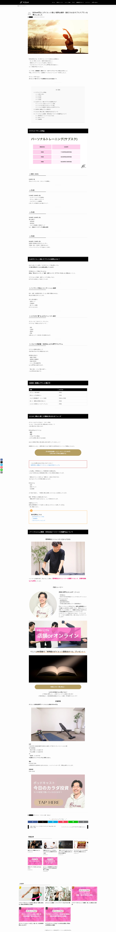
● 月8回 (39, 99)
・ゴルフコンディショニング (38, 520)
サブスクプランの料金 (41, 92)
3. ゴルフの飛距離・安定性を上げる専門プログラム (49, 107)
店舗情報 (40, 119)
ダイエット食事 (43, 815)
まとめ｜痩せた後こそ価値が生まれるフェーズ (47, 111)
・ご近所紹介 (34, 518)
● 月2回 (39, 96)
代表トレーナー (41, 117)
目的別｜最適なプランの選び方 (43, 109)
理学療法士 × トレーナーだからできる (46, 115)
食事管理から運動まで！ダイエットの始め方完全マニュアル (45, 465)
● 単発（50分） (41, 94)
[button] (33, 822)
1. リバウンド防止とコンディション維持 (46, 103)
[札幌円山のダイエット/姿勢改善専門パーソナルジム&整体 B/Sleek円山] (24, 2)
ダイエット (37, 815)
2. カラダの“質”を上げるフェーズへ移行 (46, 105)
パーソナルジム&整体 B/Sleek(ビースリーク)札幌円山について (51, 113)
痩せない (49, 815)
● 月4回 (39, 97)
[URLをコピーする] (83, 822)
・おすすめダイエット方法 (37, 516)
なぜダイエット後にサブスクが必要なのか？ (46, 101)
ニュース (31, 815)
